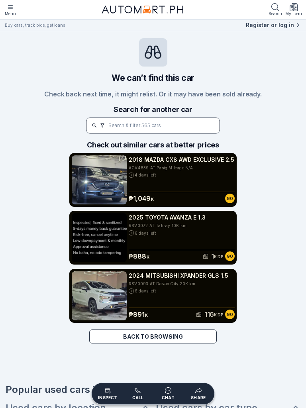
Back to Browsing (153, 336)
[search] (94, 125)
